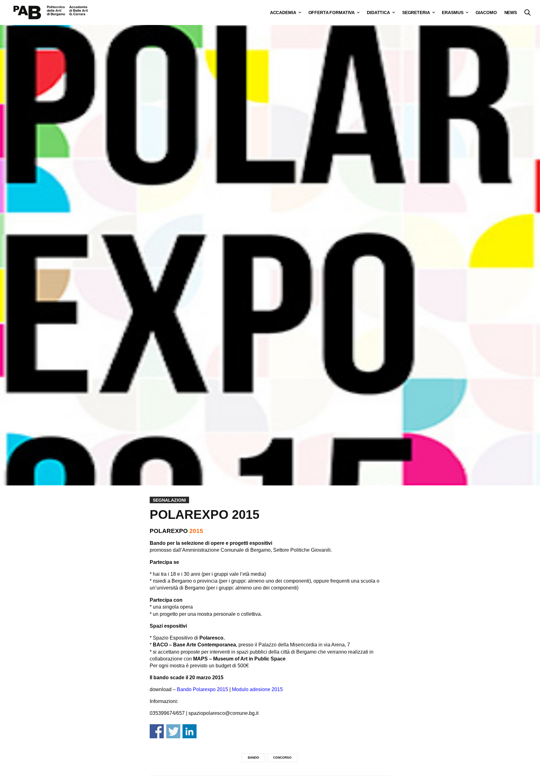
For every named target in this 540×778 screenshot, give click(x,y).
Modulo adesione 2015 (257, 689)
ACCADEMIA (283, 12)
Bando (253, 757)
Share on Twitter (173, 731)
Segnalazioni (169, 500)
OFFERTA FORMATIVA (331, 12)
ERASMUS (452, 12)
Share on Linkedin (189, 731)
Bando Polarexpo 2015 (202, 689)
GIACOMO (486, 12)
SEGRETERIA (416, 12)
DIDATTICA (378, 12)
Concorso (282, 757)
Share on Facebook (157, 731)
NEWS (510, 12)
